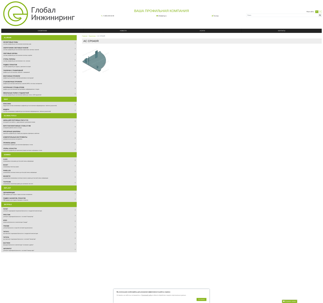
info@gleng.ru (162, 16)
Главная (84, 36)
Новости (123, 30)
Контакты (281, 30)
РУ (317, 11)
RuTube (216, 16)
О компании (42, 30)
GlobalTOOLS (10, 116)
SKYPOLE (8, 204)
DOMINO (7, 155)
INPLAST (7, 188)
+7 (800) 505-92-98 (108, 16)
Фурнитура (92, 36)
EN (320, 11)
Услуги (202, 30)
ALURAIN (7, 37)
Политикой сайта (146, 295)
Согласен (201, 299)
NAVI (6, 99)
